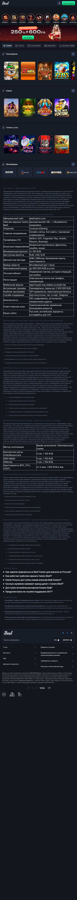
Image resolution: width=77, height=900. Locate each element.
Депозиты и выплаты (11, 664)
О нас (5, 647)
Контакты (6, 653)
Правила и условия (48, 647)
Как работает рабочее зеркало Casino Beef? (28, 576)
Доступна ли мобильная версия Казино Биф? (28, 587)
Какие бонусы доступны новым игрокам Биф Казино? (33, 580)
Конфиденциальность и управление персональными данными (54, 654)
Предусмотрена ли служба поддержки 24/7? (29, 591)
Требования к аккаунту (49, 661)
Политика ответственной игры (52, 666)
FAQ (4, 658)
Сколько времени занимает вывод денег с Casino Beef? (34, 584)
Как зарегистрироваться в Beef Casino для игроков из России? (38, 572)
